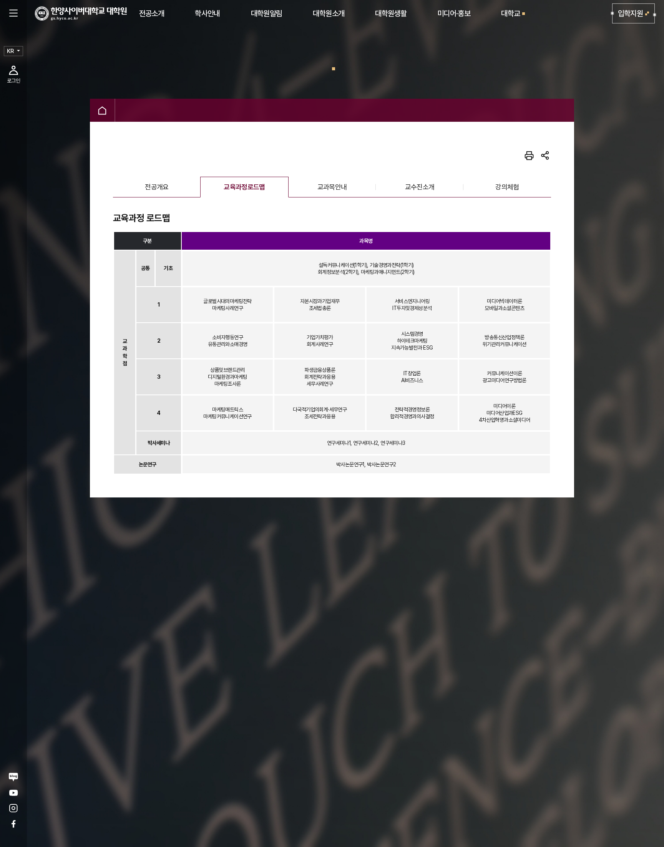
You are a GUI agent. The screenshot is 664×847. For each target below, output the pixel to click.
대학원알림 (266, 13)
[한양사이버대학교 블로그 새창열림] (13, 777)
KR (10, 51)
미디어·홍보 (453, 13)
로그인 (13, 81)
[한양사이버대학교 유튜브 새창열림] (13, 793)
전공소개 (151, 13)
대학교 (510, 13)
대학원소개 (328, 13)
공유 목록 (545, 155)
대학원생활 (391, 13)
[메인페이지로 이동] (81, 13)
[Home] (102, 110)
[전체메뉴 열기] (13, 13)
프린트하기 (529, 155)
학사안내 (207, 13)
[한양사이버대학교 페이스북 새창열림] (13, 824)
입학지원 (630, 13)
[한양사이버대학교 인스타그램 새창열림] (13, 808)
